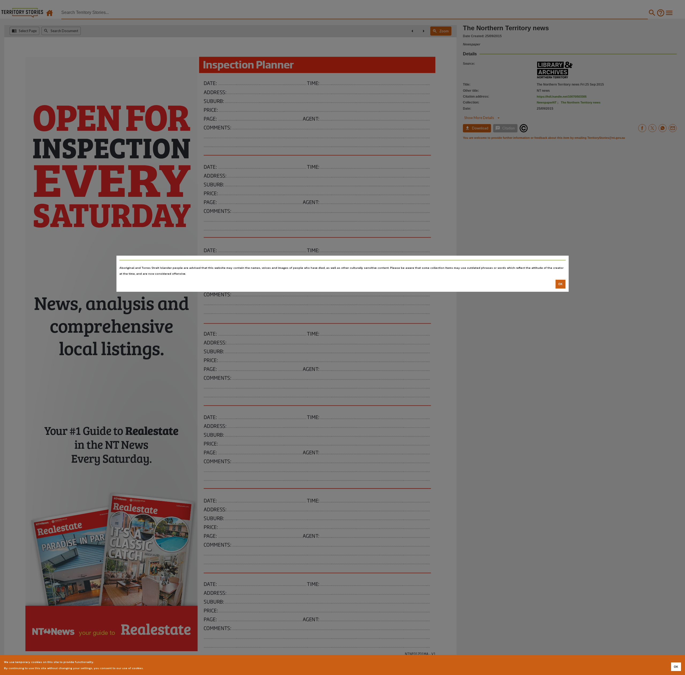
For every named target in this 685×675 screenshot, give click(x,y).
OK (560, 284)
